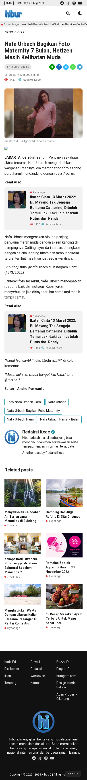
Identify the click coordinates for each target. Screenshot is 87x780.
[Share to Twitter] (65, 67)
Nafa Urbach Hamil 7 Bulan (59, 419)
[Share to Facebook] (59, 67)
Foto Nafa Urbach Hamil (24, 402)
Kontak (35, 683)
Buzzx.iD (62, 662)
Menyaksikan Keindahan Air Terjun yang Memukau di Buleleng (22, 516)
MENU (9, 3)
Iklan (7, 676)
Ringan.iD (63, 669)
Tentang (10, 683)
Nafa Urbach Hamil (20, 419)
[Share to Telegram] (79, 67)
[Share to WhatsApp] (72, 67)
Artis (20, 31)
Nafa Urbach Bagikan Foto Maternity (33, 411)
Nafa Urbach (37, 163)
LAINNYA (73, 773)
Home (8, 31)
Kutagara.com (66, 676)
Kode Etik (10, 662)
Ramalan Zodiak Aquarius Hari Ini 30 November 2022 (60, 567)
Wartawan (38, 676)
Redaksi (36, 669)
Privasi (35, 662)
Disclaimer (11, 669)
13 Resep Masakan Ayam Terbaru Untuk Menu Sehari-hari (64, 618)
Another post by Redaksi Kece (43, 452)
